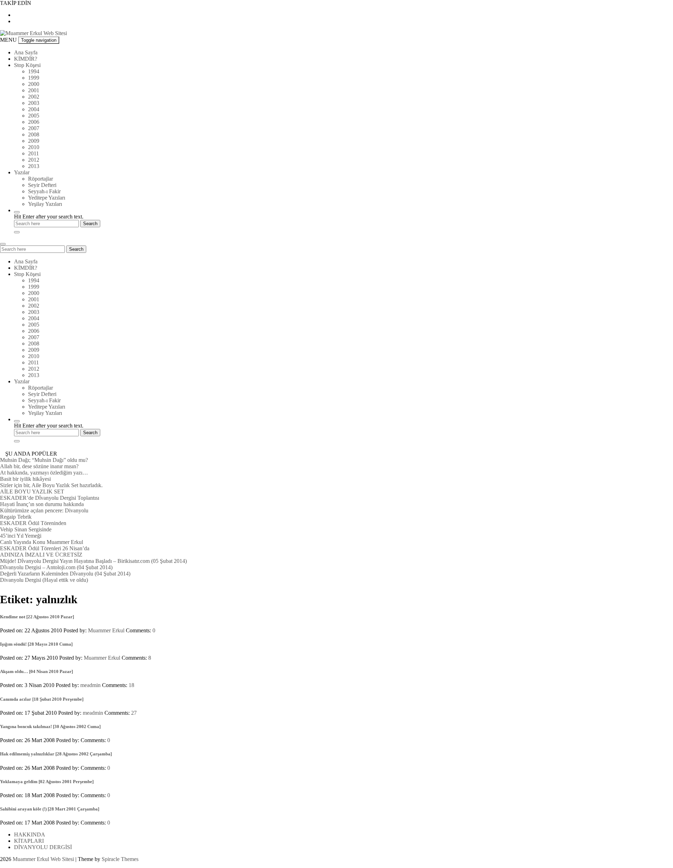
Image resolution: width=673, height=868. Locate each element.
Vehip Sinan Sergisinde (26, 529)
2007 (33, 128)
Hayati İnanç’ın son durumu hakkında (42, 504)
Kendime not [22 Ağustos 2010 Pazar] (37, 616)
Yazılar (21, 172)
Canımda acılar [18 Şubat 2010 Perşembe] (41, 699)
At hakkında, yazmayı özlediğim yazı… (44, 473)
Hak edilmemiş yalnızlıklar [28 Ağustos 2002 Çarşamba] (56, 753)
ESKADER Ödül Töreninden (33, 523)
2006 (33, 122)
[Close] (17, 232)
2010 (33, 147)
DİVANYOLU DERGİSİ (43, 847)
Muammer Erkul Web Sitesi (43, 859)
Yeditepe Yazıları (46, 198)
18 (131, 685)
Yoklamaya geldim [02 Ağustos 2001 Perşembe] (47, 781)
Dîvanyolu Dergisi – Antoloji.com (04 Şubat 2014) (56, 567)
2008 (33, 134)
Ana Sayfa (26, 52)
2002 (33, 97)
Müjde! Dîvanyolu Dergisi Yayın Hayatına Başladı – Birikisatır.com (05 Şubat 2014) (93, 561)
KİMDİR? (25, 59)
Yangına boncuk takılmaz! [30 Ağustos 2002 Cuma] (50, 726)
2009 (33, 141)
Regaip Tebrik (16, 517)
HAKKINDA (29, 834)
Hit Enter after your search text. (48, 217)
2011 (33, 153)
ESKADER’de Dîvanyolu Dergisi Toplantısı (49, 498)
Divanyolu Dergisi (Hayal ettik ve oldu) (44, 580)
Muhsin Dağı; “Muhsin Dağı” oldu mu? (44, 460)
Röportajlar (40, 179)
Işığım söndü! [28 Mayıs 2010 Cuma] (36, 644)
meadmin (90, 685)
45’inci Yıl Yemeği (20, 536)
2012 (33, 160)
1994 (33, 71)
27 (134, 713)
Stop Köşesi (27, 65)
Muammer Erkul (106, 630)
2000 (33, 84)
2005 (33, 116)
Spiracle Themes (120, 859)
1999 (33, 78)
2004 (33, 109)
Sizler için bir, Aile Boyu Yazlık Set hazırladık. (51, 485)
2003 (33, 103)
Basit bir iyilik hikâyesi (25, 479)
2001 (33, 90)
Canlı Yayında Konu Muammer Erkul (41, 542)
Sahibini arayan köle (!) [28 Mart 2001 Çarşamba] (49, 809)
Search (76, 249)
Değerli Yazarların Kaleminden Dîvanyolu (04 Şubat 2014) (65, 574)
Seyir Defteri (42, 185)
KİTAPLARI (29, 841)
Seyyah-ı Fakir (44, 191)
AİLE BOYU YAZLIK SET (32, 491)
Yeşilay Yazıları (45, 204)
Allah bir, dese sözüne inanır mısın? (39, 466)
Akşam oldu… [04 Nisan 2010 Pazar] (36, 671)
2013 (33, 166)
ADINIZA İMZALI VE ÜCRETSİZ (41, 555)
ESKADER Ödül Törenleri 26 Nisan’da (44, 548)
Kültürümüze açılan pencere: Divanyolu (44, 510)
